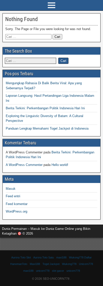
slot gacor (58, 270)
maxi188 (61, 257)
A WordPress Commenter (24, 165)
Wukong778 (69, 263)
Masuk (11, 188)
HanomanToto (18, 263)
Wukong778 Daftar (80, 257)
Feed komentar (17, 204)
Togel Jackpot (51, 263)
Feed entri (13, 196)
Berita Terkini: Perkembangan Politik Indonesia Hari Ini (45, 108)
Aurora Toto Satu (43, 257)
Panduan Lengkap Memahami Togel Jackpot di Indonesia (47, 128)
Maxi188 (35, 263)
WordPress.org (16, 211)
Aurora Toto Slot (21, 257)
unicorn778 (43, 270)
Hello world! (60, 165)
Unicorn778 (86, 263)
